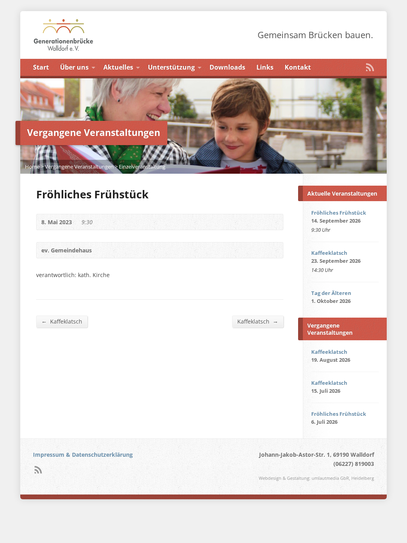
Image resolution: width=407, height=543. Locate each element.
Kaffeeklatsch (329, 252)
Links (264, 67)
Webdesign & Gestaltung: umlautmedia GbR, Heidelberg (316, 478)
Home (32, 166)
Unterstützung (171, 67)
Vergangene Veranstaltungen (79, 166)
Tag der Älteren (331, 293)
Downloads (227, 67)
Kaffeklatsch (61, 321)
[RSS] (370, 67)
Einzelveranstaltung (142, 166)
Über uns (74, 67)
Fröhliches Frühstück (338, 212)
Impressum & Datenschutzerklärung (83, 454)
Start (41, 67)
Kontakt (298, 67)
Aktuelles (118, 67)
